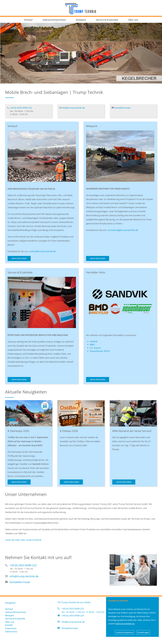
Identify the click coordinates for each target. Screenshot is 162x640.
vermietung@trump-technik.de (122, 230)
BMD (92, 344)
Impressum (10, 628)
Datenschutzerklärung (125, 623)
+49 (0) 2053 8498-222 (21, 107)
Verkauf (28, 19)
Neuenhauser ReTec (100, 351)
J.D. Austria (95, 347)
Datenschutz (11, 631)
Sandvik (93, 341)
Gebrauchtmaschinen (54, 19)
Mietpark (81, 19)
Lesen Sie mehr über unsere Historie (23, 539)
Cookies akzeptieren (124, 632)
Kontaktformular (122, 107)
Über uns (133, 19)
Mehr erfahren (19, 258)
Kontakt (9, 625)
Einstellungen (143, 632)
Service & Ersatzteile (107, 19)
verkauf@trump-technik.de (42, 251)
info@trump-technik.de (73, 107)
